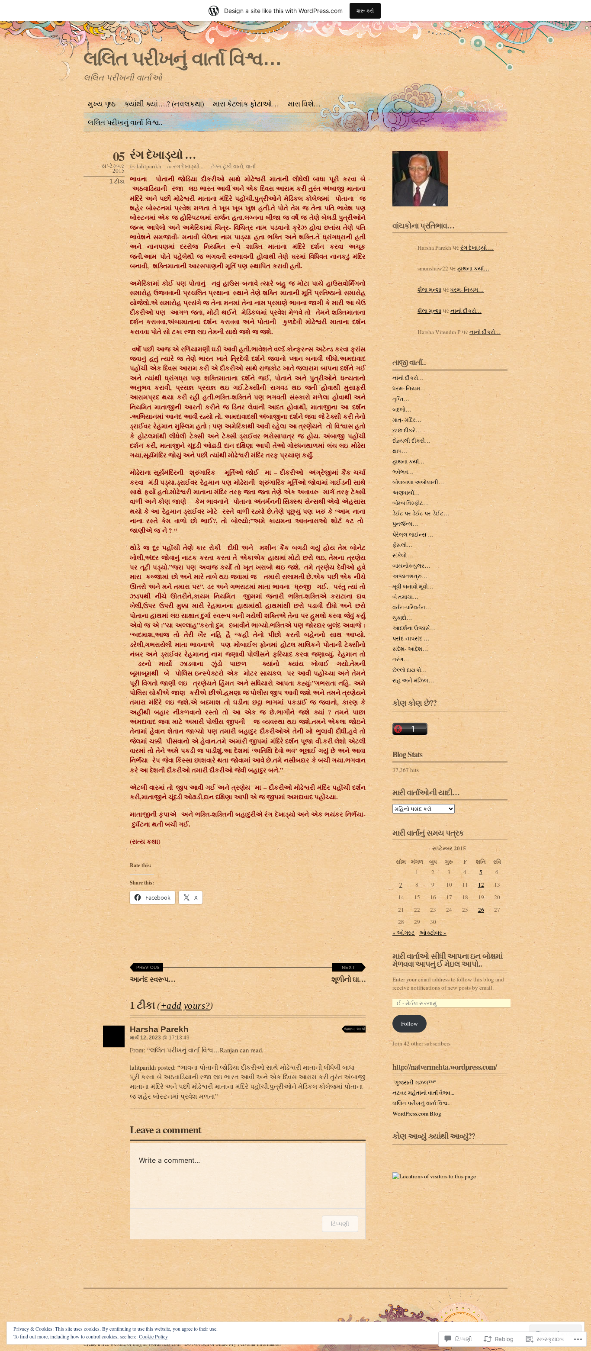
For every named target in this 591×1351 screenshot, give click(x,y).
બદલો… (401, 409)
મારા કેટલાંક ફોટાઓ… (246, 104)
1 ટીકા (117, 181)
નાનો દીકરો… (466, 311)
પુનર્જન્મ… (405, 524)
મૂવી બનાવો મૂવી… (413, 586)
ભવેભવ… (403, 472)
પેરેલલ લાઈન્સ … (413, 534)
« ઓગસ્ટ (403, 932)
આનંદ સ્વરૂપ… (152, 974)
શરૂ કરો (365, 10)
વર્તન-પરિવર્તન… (411, 607)
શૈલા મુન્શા (429, 289)
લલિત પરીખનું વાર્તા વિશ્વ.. (125, 122)
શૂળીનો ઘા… (348, 974)
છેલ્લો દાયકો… (409, 670)
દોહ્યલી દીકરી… (411, 440)
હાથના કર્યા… (473, 268)
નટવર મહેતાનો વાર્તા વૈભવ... (423, 1093)
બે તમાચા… (405, 597)
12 (481, 884)
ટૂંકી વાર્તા (233, 166)
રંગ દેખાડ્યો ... (189, 166)
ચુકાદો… (402, 617)
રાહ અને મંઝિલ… (413, 680)
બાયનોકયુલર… (411, 565)
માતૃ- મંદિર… (406, 420)
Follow (409, 1023)
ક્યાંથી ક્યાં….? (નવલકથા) (164, 104)
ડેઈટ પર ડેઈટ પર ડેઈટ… (420, 513)
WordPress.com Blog (416, 1113)
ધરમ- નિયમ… (467, 289)
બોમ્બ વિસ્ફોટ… (410, 503)
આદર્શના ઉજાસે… (414, 628)
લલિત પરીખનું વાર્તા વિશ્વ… (182, 58)
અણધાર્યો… (406, 492)
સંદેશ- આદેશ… (410, 649)
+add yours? (185, 1005)
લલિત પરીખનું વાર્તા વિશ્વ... (422, 1103)
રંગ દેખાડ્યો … (163, 154)
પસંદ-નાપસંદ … (410, 638)
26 (481, 910)
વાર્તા (251, 166)
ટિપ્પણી (340, 1223)
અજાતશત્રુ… (409, 576)
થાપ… (399, 451)
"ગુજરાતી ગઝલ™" (414, 1082)
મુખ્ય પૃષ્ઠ (102, 104)
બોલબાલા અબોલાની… (418, 482)
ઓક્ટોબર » (432, 932)
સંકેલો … (403, 555)
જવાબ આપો (355, 1028)
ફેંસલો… (402, 545)
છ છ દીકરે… (406, 430)
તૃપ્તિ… (400, 399)
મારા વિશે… (304, 104)
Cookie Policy (153, 1336)
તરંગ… (400, 659)
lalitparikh (149, 166)
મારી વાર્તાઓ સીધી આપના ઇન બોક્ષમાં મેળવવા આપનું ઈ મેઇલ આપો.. (447, 959)
